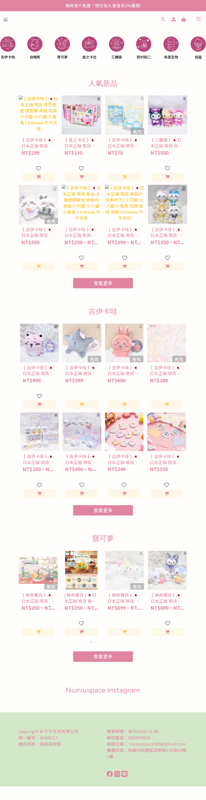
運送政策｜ (29, 744)
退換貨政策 (50, 744)
